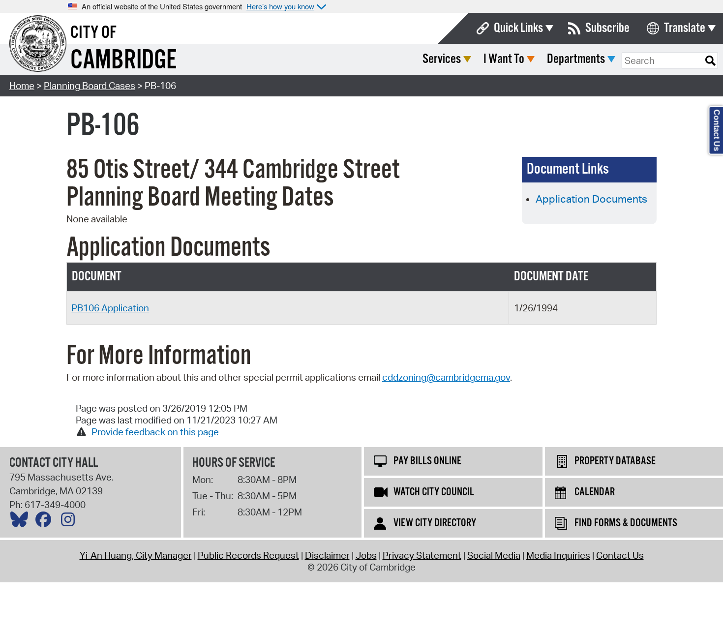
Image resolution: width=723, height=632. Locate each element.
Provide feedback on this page (155, 432)
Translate (684, 28)
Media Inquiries (558, 555)
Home (21, 85)
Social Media (493, 555)
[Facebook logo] (45, 522)
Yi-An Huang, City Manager (136, 555)
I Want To (503, 59)
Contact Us (620, 555)
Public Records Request (248, 555)
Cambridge (123, 60)
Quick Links (518, 28)
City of (93, 33)
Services (441, 59)
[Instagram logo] (70, 522)
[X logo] (21, 522)
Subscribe (607, 28)
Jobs (366, 555)
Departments (576, 59)
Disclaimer (327, 555)
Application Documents (591, 198)
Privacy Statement (422, 555)
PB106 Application (110, 308)
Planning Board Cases (89, 85)
